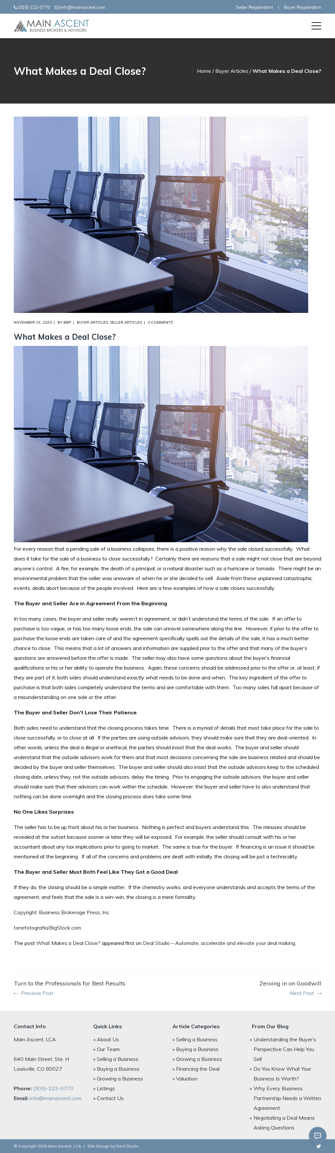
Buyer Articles (231, 71)
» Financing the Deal (196, 1068)
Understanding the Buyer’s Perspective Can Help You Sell (285, 1049)
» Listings (104, 1088)
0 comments (160, 322)
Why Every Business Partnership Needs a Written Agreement (287, 1098)
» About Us (106, 1039)
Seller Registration (254, 7)
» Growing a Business (118, 1078)
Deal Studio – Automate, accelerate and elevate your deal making (219, 943)
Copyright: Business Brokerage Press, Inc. (62, 912)
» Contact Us (108, 1098)
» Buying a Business (116, 1068)
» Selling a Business (115, 1059)
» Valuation (185, 1078)
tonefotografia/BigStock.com (47, 927)
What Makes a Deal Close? (68, 943)
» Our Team (106, 1049)
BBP (67, 322)
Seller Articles (126, 322)
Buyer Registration (302, 7)
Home (204, 71)
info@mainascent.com (82, 7)
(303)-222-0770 (34, 7)
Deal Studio (127, 1146)
